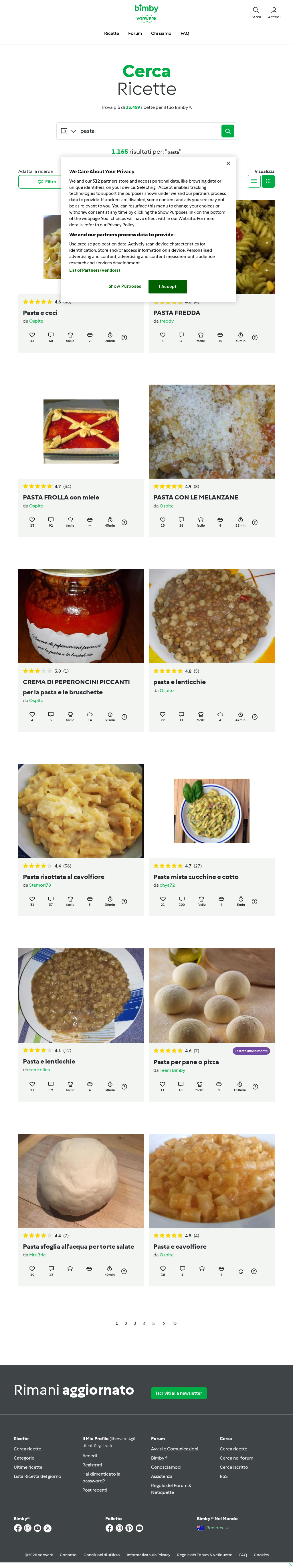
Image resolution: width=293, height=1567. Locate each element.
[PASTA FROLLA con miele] (81, 432)
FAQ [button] (185, 33)
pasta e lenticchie (179, 682)
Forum (158, 1438)
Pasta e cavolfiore (180, 1246)
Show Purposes (125, 286)
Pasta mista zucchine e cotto (196, 877)
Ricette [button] (111, 33)
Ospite (36, 321)
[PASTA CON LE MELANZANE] (212, 432)
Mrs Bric (37, 1255)
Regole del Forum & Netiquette (204, 1554)
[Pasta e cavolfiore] (212, 1181)
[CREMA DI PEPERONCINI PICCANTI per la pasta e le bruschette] (81, 616)
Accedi (89, 1455)
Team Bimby (172, 1070)
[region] (148, 229)
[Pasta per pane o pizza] (212, 995)
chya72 (167, 885)
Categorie (24, 1458)
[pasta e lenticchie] (212, 616)
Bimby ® (159, 1458)
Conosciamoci (166, 1467)
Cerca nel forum (236, 1458)
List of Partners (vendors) (94, 270)
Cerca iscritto (234, 1467)
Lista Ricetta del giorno (37, 1476)
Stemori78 (40, 885)
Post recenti (94, 1490)
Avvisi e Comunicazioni (174, 1449)
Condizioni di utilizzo (102, 1554)
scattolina (39, 1069)
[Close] (228, 163)
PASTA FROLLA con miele (61, 497)
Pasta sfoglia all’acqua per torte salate (78, 1246)
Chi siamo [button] (161, 33)
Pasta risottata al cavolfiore (63, 877)
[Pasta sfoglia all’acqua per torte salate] (81, 1181)
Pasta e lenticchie (49, 1061)
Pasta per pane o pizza (186, 1062)
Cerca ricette (27, 1449)
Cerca (226, 1438)
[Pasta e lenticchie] (81, 995)
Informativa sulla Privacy (148, 1554)
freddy (167, 321)
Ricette (21, 1438)
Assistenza (162, 1476)
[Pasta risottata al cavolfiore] (81, 811)
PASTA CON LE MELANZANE (195, 497)
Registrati (92, 1465)
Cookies (261, 1554)
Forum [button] (135, 33)
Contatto (68, 1554)
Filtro (50, 181)
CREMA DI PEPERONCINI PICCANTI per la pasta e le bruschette (76, 687)
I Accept (168, 286)
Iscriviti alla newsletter (179, 1393)
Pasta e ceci (40, 313)
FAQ (243, 1554)
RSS (224, 1476)
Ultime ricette (28, 1467)
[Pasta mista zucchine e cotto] (212, 811)
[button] (255, 12)
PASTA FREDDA (176, 313)
